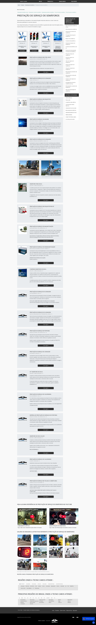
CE (44, 597)
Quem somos (62, 1)
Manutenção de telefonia (71, 110)
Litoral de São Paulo (59, 583)
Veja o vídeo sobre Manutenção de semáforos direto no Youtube (62, 527)
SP (27, 597)
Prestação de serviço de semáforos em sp (70, 83)
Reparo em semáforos (70, 38)
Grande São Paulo (51, 583)
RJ (19, 597)
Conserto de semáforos (70, 40)
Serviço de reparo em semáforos (70, 65)
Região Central (21, 583)
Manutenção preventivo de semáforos (48, 12)
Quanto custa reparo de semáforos (71, 79)
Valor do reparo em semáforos (70, 61)
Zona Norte (28, 583)
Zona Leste (44, 583)
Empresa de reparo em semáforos (70, 43)
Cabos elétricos (69, 97)
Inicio (40, 1)
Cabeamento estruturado (71, 108)
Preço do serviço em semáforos (60, 12)
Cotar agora (22, 50)
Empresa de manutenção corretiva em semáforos (71, 51)
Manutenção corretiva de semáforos (71, 76)
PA (54, 597)
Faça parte (74, 1)
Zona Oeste (34, 583)
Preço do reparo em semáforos (71, 12)
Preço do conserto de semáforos (70, 69)
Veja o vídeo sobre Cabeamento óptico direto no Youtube (30, 527)
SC (33, 597)
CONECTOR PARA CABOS (71, 117)
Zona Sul (39, 583)
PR (30, 597)
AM (51, 597)
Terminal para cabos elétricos (70, 105)
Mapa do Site (69, 610)
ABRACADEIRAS (69, 114)
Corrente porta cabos (70, 119)
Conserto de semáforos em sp (71, 47)
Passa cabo (68, 100)
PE (38, 597)
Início (53, 610)
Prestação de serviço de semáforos (70, 35)
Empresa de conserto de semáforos (71, 32)
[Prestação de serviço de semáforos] (22, 36)
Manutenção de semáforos (71, 29)
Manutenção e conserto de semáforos (35, 12)
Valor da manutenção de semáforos (71, 90)
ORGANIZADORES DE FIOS (71, 112)
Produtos (50, 1)
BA (41, 597)
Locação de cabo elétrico (71, 102)
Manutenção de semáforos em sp (23, 12)
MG (22, 597)
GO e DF (48, 597)
